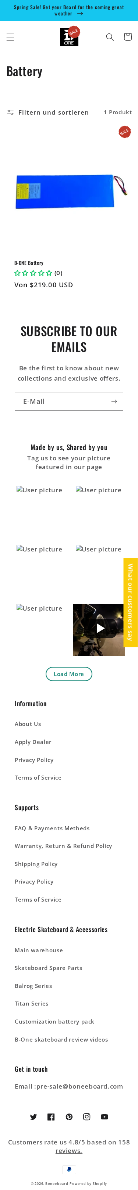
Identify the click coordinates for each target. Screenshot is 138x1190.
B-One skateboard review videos (61, 1039)
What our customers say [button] (131, 602)
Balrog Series (33, 986)
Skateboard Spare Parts (48, 968)
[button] (10, 37)
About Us (28, 724)
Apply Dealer (33, 742)
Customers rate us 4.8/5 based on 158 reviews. (69, 1146)
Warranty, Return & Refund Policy (63, 846)
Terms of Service (38, 777)
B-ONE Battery (29, 263)
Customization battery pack (55, 1021)
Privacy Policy (34, 760)
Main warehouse (39, 950)
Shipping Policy (36, 864)
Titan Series (32, 1003)
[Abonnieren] (114, 401)
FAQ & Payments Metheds (52, 828)
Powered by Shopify (88, 1183)
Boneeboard (56, 1183)
